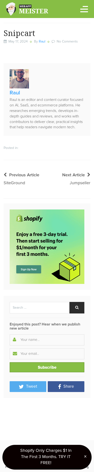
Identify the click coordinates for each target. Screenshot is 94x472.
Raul (42, 41)
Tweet (31, 387)
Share (68, 387)
